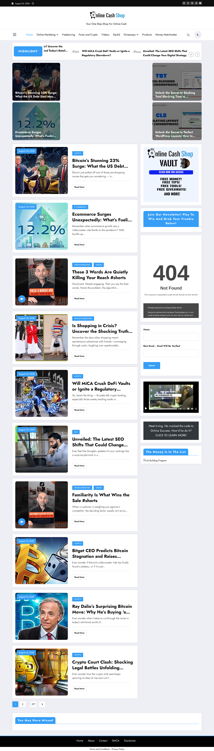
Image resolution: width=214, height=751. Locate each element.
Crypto (77, 153)
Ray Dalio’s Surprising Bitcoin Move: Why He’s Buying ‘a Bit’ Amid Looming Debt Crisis (102, 609)
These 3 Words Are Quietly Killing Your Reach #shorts (100, 274)
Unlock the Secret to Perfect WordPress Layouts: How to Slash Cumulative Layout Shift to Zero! (175, 134)
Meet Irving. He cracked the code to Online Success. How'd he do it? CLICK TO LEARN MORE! (171, 430)
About (91, 741)
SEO (76, 432)
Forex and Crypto (88, 35)
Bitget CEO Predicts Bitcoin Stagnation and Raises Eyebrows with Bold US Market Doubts (100, 553)
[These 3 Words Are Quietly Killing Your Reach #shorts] (41, 281)
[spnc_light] (197, 34)
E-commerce (80, 207)
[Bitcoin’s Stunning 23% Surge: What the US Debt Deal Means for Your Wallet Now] (36, 81)
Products (147, 35)
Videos (105, 35)
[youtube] (200, 3)
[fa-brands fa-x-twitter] (188, 3)
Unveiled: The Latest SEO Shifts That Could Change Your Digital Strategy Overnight (145, 53)
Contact (103, 741)
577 (33, 704)
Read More (79, 187)
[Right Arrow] (197, 54)
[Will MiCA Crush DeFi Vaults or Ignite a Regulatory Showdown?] (41, 393)
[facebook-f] (184, 3)
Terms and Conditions (100, 749)
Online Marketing (46, 35)
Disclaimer (130, 741)
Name (146, 329)
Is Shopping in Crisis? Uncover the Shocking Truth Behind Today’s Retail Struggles (100, 328)
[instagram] (196, 3)
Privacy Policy (118, 749)
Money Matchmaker (166, 35)
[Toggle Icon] (14, 35)
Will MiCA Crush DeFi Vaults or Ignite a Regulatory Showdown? (86, 53)
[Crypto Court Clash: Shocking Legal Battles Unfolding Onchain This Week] (41, 671)
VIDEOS (99, 265)
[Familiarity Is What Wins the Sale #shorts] (41, 504)
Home (29, 35)
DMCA (115, 741)
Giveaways (130, 35)
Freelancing (68, 35)
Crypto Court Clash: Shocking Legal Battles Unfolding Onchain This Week (102, 665)
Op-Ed (116, 35)
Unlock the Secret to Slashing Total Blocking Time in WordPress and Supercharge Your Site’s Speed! (175, 95)
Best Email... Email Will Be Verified (161, 346)
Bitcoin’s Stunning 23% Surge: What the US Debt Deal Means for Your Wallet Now (36, 95)
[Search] (188, 35)
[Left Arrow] (191, 54)
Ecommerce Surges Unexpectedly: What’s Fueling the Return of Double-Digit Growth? (35, 134)
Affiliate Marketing (83, 318)
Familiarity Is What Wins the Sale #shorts (100, 497)
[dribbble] (192, 3)
